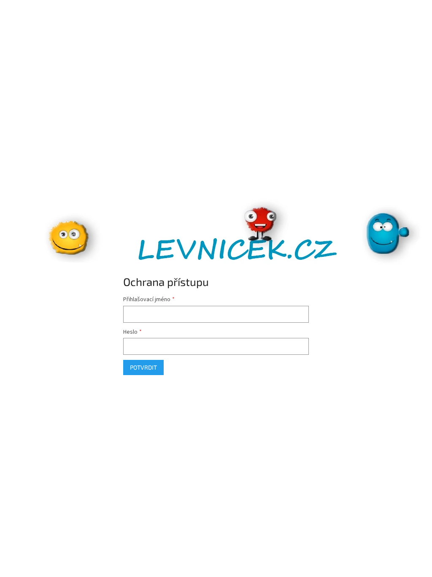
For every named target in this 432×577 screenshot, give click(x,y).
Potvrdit (143, 367)
